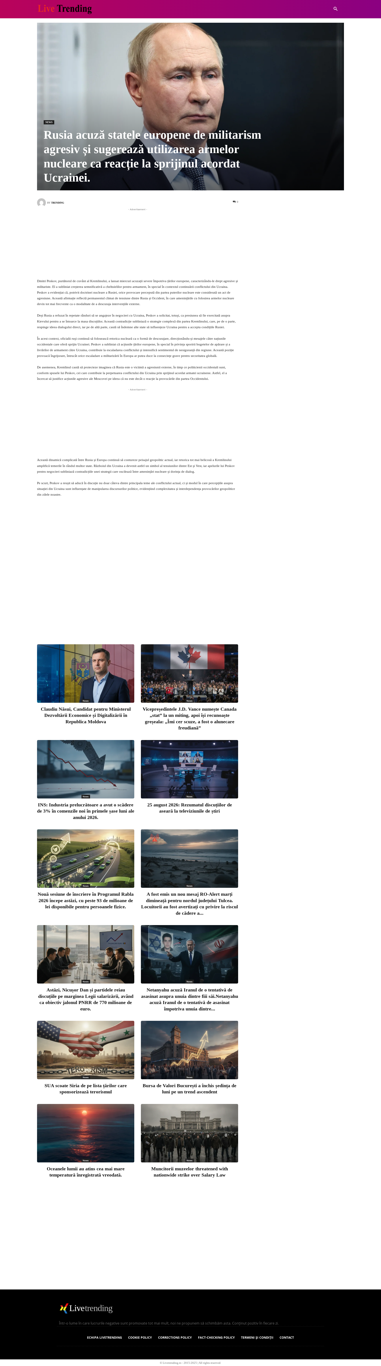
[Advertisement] (137, 243)
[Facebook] (120, 623)
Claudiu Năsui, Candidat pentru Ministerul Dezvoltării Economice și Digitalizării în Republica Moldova (86, 715)
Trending (57, 202)
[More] (179, 623)
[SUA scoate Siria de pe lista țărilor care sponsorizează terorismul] (85, 1050)
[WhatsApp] (164, 623)
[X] (135, 623)
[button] (335, 9)
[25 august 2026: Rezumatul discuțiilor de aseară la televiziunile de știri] (189, 769)
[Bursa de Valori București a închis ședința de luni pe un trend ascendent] (189, 1050)
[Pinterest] (150, 623)
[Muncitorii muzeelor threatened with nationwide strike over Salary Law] (189, 1133)
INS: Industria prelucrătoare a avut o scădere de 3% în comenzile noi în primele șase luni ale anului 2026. (85, 811)
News (48, 122)
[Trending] (42, 202)
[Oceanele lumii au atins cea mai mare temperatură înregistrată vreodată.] (85, 1133)
